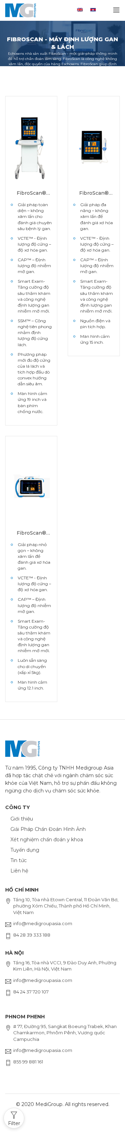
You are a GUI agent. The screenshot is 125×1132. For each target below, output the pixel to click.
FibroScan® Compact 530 (93, 193)
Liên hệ (19, 871)
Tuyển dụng (24, 850)
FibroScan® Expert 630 (31, 193)
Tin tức (18, 860)
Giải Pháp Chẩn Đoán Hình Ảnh (48, 829)
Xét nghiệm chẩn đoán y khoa (46, 839)
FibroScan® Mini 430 (31, 533)
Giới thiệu (21, 819)
